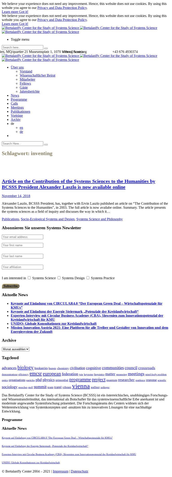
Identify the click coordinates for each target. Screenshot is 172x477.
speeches (22, 387)
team (50, 387)
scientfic (162, 380)
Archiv (16, 119)
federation (70, 374)
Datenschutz (79, 471)
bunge (52, 368)
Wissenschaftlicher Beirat (37, 75)
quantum (111, 380)
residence (140, 380)
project (98, 379)
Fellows (25, 83)
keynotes (88, 374)
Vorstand (26, 71)
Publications (10, 219)
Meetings (17, 107)
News (15, 95)
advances (9, 368)
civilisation (77, 368)
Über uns (17, 67)
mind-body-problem (156, 374)
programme (80, 379)
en (21, 127)
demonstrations (9, 374)
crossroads (146, 368)
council (131, 367)
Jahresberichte (30, 91)
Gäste (24, 87)
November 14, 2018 (16, 196)
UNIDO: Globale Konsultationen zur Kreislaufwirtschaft (54, 323)
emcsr (36, 373)
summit (40, 386)
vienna (81, 386)
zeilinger (105, 387)
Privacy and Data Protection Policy (62, 8)
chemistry (63, 368)
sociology (9, 387)
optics (5, 380)
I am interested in (14, 278)
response (151, 380)
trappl (58, 387)
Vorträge (17, 115)
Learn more (10, 12)
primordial (62, 380)
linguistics (99, 374)
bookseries (41, 368)
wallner (95, 387)
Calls (14, 103)
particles (30, 380)
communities (113, 367)
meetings (136, 373)
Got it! (23, 12)
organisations (17, 380)
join (81, 374)
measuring (121, 374)
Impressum (60, 471)
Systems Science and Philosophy (99, 219)
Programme (19, 99)
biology (25, 367)
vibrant (66, 387)
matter (110, 374)
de (21, 131)
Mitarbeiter (27, 79)
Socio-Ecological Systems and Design (48, 219)
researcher (126, 380)
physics (49, 379)
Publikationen (20, 111)
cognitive (93, 368)
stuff (30, 387)
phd (39, 379)
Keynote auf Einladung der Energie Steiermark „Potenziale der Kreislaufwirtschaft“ (75, 311)
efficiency (23, 374)
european (52, 373)
